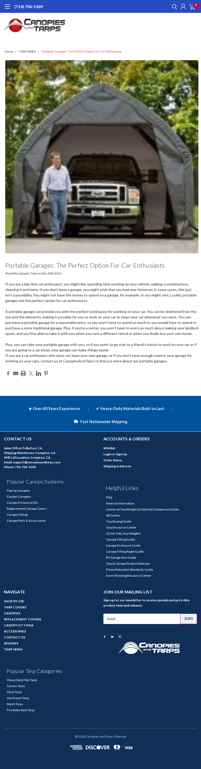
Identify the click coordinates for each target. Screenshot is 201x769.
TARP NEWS (27, 51)
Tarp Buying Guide (118, 521)
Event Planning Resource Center (128, 575)
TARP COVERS (15, 607)
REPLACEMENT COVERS (22, 619)
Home (9, 51)
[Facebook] (8, 373)
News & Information (120, 503)
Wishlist (109, 448)
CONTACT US (14, 637)
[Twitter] (31, 373)
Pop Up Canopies (18, 490)
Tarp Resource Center (121, 527)
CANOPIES (12, 613)
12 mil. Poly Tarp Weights (123, 533)
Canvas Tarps (16, 686)
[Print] (23, 373)
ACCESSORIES (15, 631)
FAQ (109, 497)
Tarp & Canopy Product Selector (128, 563)
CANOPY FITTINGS (19, 625)
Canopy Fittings (17, 515)
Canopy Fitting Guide (120, 539)
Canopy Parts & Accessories (26, 521)
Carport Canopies (19, 496)
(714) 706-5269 (28, 6)
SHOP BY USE (14, 601)
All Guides (113, 515)
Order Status (112, 460)
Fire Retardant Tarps (21, 710)
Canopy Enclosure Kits (22, 502)
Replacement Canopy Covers (27, 508)
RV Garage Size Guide (121, 557)
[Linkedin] (38, 373)
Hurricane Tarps (18, 698)
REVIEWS (11, 643)
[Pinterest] (46, 373)
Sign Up (121, 454)
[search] (173, 6)
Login (107, 454)
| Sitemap (119, 736)
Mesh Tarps (15, 704)
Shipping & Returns (117, 466)
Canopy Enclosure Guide (123, 545)
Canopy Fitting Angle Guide (125, 551)
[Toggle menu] (7, 9)
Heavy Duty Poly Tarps (22, 680)
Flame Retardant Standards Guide (129, 569)
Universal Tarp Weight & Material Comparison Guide (142, 509)
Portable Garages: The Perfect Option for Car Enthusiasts (82, 51)
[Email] (15, 373)
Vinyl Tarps (14, 692)
